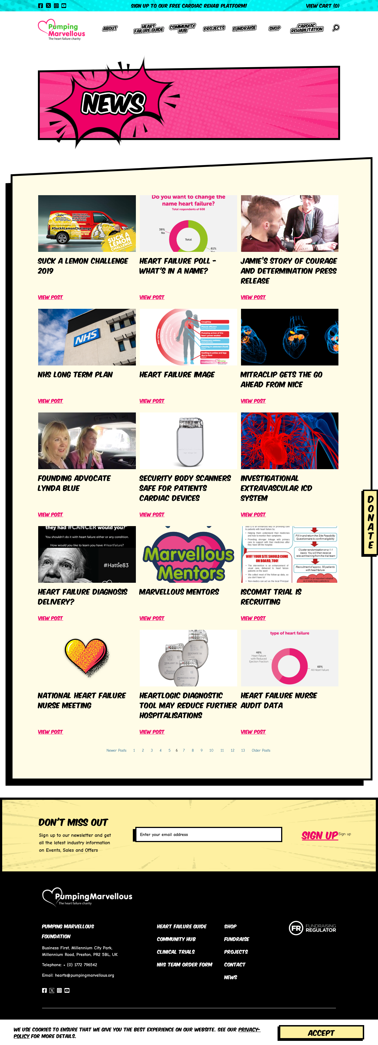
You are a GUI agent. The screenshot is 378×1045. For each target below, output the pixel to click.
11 (222, 750)
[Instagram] (56, 5)
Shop (230, 925)
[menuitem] (110, 29)
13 (243, 750)
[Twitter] (48, 5)
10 (211, 750)
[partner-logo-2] (312, 932)
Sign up (320, 834)
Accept (321, 1032)
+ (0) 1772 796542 (80, 964)
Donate (371, 521)
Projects (236, 951)
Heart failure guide (182, 925)
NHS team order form (185, 964)
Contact (235, 964)
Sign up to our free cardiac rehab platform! (189, 5)
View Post (50, 296)
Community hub (176, 938)
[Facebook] (40, 5)
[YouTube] (63, 5)
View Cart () (323, 5)
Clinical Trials (176, 951)
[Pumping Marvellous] (61, 29)
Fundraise (236, 938)
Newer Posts (116, 750)
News (230, 976)
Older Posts (261, 750)
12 (232, 750)
